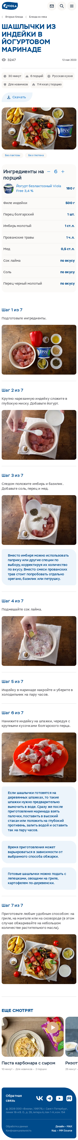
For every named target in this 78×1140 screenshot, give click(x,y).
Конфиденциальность (18, 1130)
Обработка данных (17, 1126)
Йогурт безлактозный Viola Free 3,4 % (38, 188)
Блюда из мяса (38, 17)
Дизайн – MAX (64, 1126)
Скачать (19, 97)
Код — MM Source (62, 1130)
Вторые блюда (14, 17)
